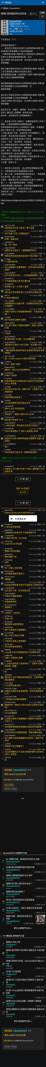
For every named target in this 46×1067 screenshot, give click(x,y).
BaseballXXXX (15, 8)
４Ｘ (17, 770)
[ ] (13, 861)
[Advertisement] (23, 823)
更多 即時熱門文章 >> (23, 1021)
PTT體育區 (5, 8)
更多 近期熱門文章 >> (23, 928)
